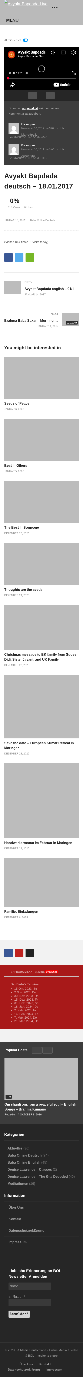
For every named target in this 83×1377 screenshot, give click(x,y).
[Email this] (30, 257)
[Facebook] (8, 953)
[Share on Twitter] (19, 257)
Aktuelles (15, 1148)
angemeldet (30, 108)
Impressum (18, 1242)
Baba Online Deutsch (42, 220)
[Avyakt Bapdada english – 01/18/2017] (41, 288)
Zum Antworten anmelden (28, 136)
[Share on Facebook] (8, 257)
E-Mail (17, 1297)
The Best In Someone (21, 527)
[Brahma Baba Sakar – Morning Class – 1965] (41, 320)
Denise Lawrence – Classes (29, 1169)
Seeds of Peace (16, 403)
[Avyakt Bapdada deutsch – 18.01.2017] (41, 378)
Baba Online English (23, 1162)
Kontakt (15, 1219)
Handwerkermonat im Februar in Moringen (38, 843)
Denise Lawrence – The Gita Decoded (37, 1176)
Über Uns (16, 1207)
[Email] (30, 953)
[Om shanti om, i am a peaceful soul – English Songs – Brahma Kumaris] (41, 1079)
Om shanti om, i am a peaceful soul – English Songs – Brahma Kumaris (40, 1107)
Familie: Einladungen (21, 911)
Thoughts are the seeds (23, 589)
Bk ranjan (28, 124)
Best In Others (15, 465)
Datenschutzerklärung (26, 1230)
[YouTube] (19, 953)
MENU (12, 20)
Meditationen (17, 1183)
